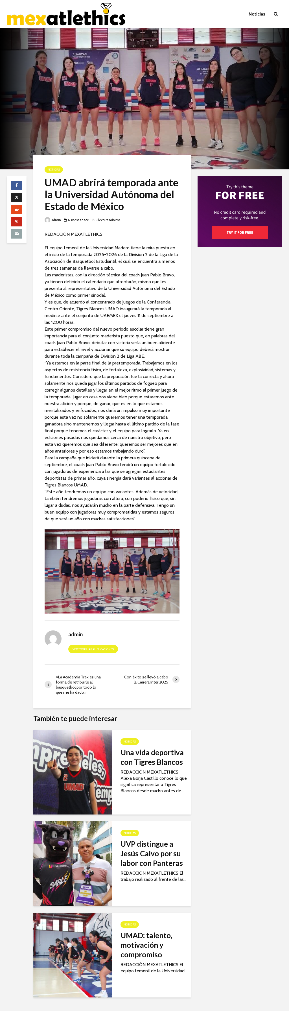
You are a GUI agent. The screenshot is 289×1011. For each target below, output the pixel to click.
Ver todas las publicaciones (93, 649)
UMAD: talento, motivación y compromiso (146, 945)
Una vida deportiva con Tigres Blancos (152, 757)
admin (56, 220)
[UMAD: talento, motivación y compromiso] (72, 954)
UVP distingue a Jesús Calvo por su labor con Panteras (152, 853)
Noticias (257, 14)
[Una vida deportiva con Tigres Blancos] (72, 771)
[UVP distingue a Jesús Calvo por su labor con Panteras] (72, 863)
